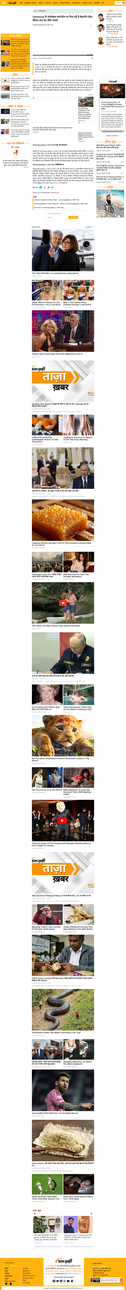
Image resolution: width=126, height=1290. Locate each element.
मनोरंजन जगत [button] (87, 3)
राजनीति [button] (96, 3)
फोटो (6, 1271)
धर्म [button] (103, 3)
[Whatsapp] (48, 188)
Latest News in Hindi (73, 1269)
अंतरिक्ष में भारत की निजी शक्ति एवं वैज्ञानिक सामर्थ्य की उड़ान (114, 16)
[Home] (35, 11)
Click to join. (54, 192)
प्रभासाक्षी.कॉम (52, 1266)
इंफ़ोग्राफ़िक (8, 1276)
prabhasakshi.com (74, 1274)
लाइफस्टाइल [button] (76, 3)
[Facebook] (90, 32)
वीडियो (7, 1274)
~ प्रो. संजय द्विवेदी (112, 34)
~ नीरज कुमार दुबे (111, 47)
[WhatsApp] (90, 40)
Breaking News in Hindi (55, 1271)
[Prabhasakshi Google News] (92, 58)
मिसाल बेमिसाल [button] (65, 3)
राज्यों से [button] (47, 3)
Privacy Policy (28, 1278)
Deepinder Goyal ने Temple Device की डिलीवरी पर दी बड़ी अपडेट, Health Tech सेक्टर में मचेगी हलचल (78, 1237)
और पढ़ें (26, 167)
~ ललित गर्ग (110, 21)
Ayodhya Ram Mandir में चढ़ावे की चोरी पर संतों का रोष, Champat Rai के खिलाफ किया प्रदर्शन (110, 156)
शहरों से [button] (55, 3)
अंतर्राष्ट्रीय (27, 3)
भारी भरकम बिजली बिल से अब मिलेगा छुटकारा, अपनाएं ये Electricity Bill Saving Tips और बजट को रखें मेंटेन (46, 1237)
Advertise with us (29, 1276)
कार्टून (7, 1279)
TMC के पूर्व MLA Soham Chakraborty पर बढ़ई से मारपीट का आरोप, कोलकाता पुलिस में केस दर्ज (110, 168)
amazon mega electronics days (45, 200)
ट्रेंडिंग (15, 74)
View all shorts (112, 135)
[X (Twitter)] (90, 36)
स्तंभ (110, 10)
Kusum (35, 58)
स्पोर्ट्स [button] (41, 3)
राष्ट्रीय (21, 3)
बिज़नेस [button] (33, 3)
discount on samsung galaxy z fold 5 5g (48, 207)
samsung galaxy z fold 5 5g (69, 200)
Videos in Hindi (71, 1271)
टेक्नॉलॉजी (41, 11)
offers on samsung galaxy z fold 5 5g (73, 204)
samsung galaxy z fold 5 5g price (46, 204)
